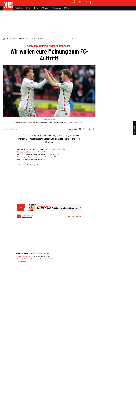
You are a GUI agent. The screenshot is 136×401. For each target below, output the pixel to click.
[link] (8, 5)
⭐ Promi (36, 8)
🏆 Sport (45, 8)
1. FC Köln (22, 39)
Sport (9, 39)
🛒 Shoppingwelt (56, 8)
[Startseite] (4, 39)
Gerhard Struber (31, 39)
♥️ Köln (28, 8)
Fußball (15, 39)
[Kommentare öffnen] (80, 129)
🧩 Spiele (66, 8)
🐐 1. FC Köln (19, 8)
